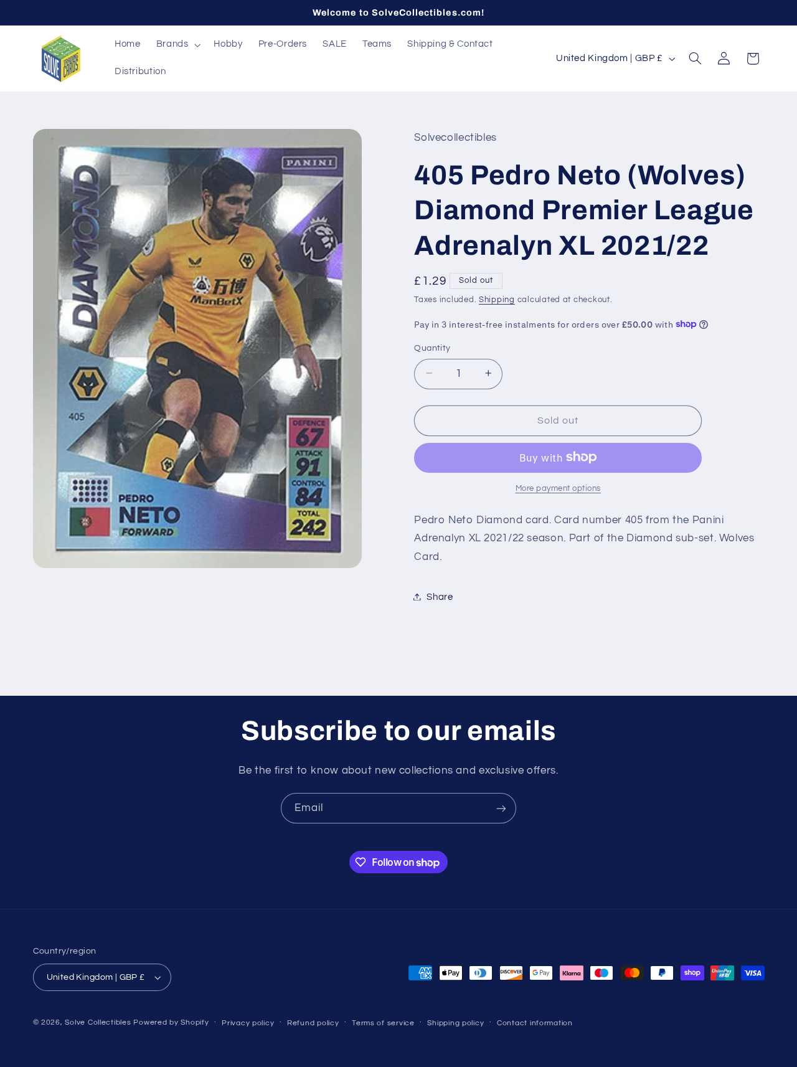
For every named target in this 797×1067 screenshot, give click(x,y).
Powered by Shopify (171, 1022)
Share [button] (440, 596)
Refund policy (313, 1023)
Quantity (432, 347)
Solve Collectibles (98, 1022)
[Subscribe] (501, 808)
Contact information (535, 1023)
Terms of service (383, 1023)
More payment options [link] (558, 488)
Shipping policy (455, 1023)
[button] (177, 45)
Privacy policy (248, 1023)
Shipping (497, 300)
